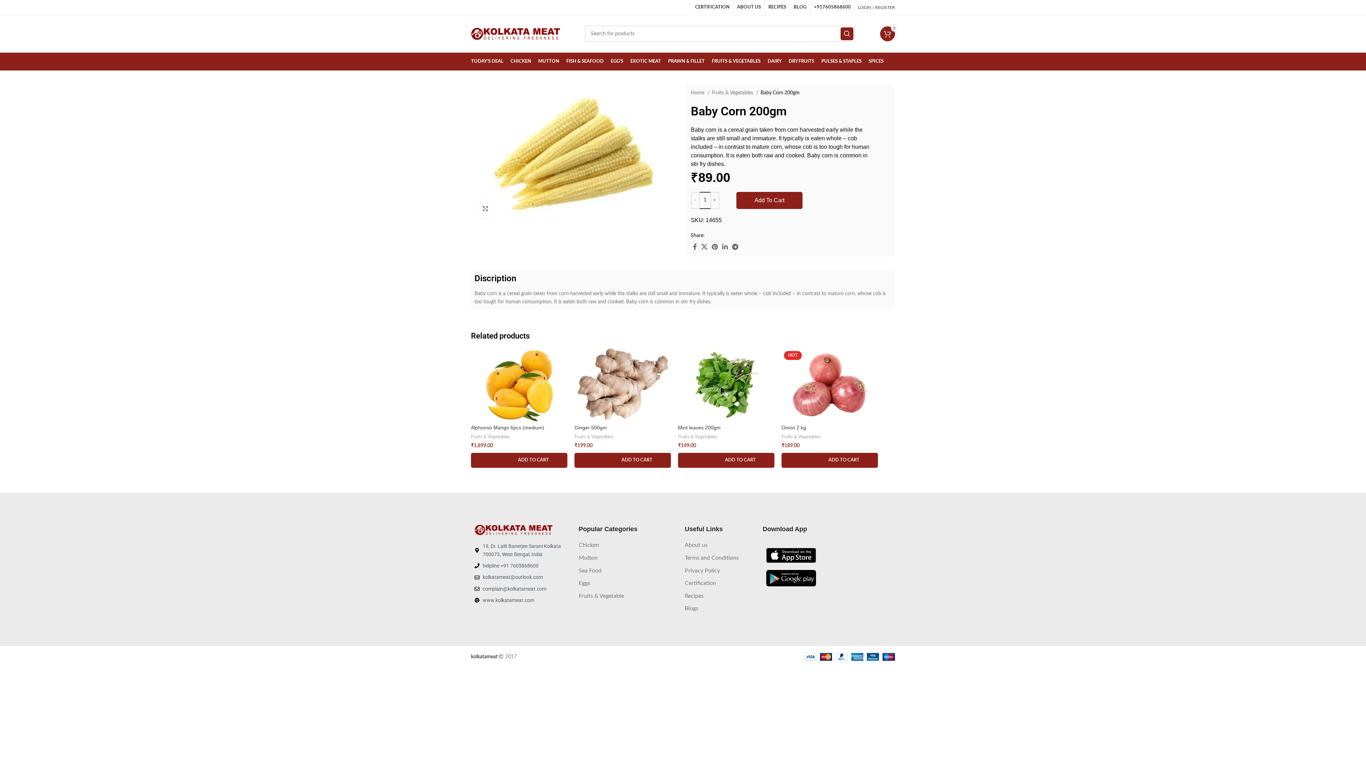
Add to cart (769, 200)
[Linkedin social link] (725, 246)
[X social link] (704, 246)
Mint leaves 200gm (699, 427)
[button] (519, 460)
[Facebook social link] (695, 246)
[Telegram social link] (735, 246)
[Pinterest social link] (715, 246)
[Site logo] (515, 33)
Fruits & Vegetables (733, 92)
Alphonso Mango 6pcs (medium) (507, 427)
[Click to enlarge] (485, 209)
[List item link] (628, 545)
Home (698, 92)
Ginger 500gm (591, 427)
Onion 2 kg (794, 427)
